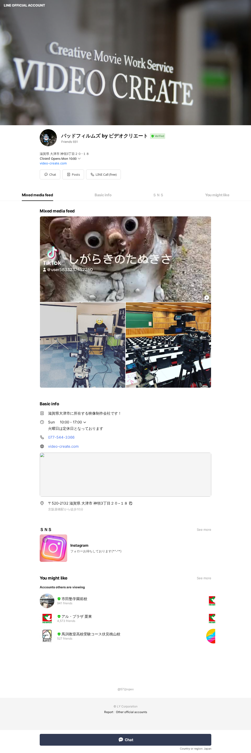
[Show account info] (157, 136)
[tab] (37, 195)
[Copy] (131, 503)
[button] (73, 174)
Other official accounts (131, 712)
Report (108, 712)
